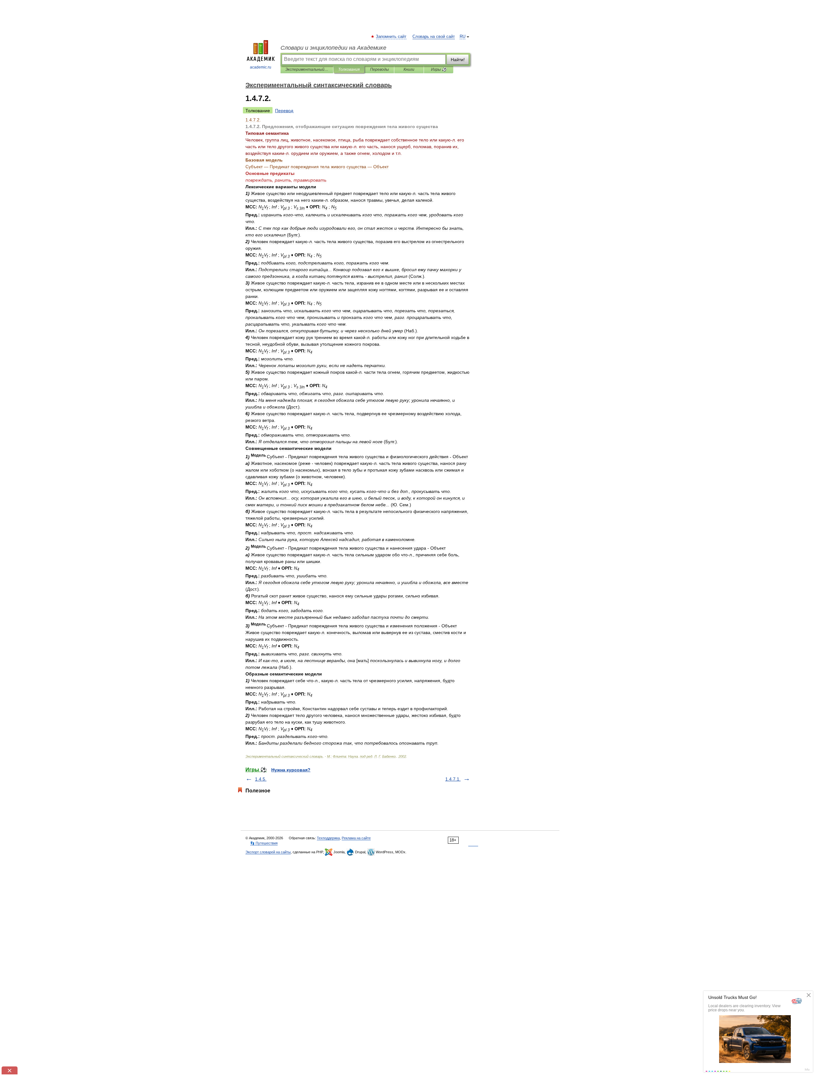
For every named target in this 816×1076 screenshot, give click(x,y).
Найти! (458, 59)
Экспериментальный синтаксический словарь (306, 69)
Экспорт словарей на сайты (268, 852)
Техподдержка (328, 838)
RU (462, 36)
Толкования (349, 69)
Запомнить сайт (391, 36)
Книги (409, 69)
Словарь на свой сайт (433, 36)
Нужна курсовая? (290, 769)
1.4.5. (260, 779)
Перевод (284, 110)
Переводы (379, 69)
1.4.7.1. (453, 779)
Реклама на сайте (356, 838)
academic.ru (260, 67)
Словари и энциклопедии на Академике (333, 48)
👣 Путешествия (264, 843)
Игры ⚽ (439, 69)
